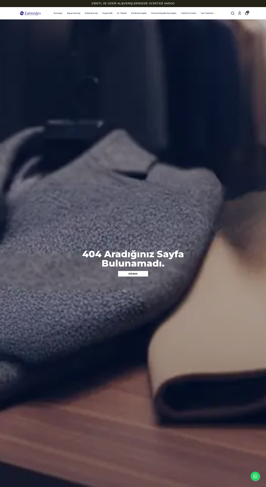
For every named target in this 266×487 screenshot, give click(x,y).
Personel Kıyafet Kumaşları (163, 13)
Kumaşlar (58, 13)
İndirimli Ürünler (188, 13)
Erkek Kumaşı (91, 13)
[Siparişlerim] (240, 13)
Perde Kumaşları (139, 13)
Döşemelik (107, 13)
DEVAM (133, 273)
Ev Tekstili (122, 13)
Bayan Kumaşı (73, 13)
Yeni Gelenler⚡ (208, 13)
